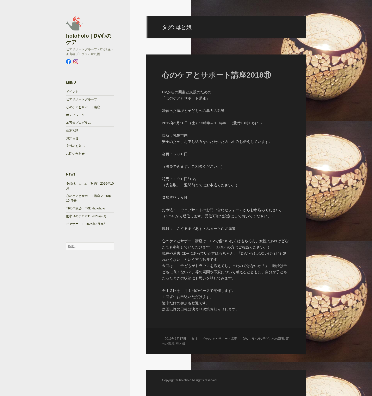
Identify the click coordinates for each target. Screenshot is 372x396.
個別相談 (72, 130)
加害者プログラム (78, 122)
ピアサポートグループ (81, 99)
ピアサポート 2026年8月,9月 (86, 224)
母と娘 (180, 343)
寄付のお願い (75, 146)
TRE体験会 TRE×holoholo (85, 208)
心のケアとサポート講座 (83, 107)
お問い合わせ (75, 153)
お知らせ (72, 138)
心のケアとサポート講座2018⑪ (216, 75)
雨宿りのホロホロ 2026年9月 (86, 216)
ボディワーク (75, 115)
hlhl (194, 338)
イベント (72, 91)
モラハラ (255, 338)
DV (245, 338)
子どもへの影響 (273, 338)
